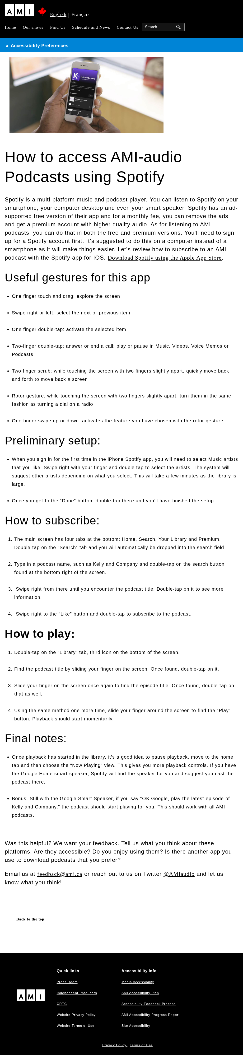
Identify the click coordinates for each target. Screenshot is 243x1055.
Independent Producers (77, 993)
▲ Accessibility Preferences (36, 45)
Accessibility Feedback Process (149, 1004)
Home (10, 27)
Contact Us (127, 27)
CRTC (62, 1004)
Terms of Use (141, 1045)
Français (80, 14)
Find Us (57, 27)
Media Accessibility (138, 982)
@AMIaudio (179, 874)
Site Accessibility (136, 1025)
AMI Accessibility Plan (140, 993)
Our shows (33, 27)
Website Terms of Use (75, 1025)
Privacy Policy (114, 1045)
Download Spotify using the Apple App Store (165, 258)
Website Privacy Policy (76, 1015)
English (58, 14)
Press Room (67, 982)
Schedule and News (91, 27)
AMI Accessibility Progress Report (151, 1015)
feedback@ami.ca (59, 874)
